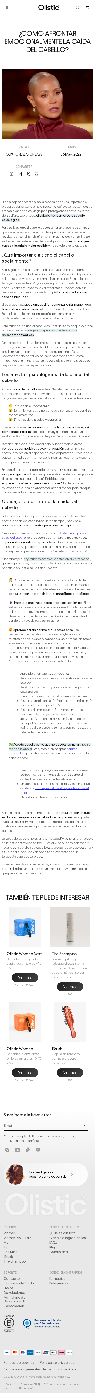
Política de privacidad (57, 1362)
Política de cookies (19, 1362)
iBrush (8, 1257)
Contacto (12, 1278)
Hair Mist (10, 1252)
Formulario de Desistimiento (15, 1299)
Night (8, 1247)
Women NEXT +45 (17, 1238)
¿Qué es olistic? (62, 1233)
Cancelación (14, 1306)
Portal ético (67, 1369)
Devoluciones (15, 1293)
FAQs (53, 1242)
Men (7, 1242)
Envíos (9, 1288)
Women (10, 1233)
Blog (52, 1247)
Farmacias (57, 1278)
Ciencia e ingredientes (67, 1238)
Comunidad (58, 1252)
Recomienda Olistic (19, 1283)
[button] (88, 7)
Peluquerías (58, 1283)
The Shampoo (15, 1261)
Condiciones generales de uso (28, 1369)
